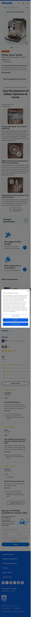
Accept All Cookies (15, 324)
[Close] (27, 291)
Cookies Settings (15, 316)
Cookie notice (12, 311)
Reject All (15, 320)
